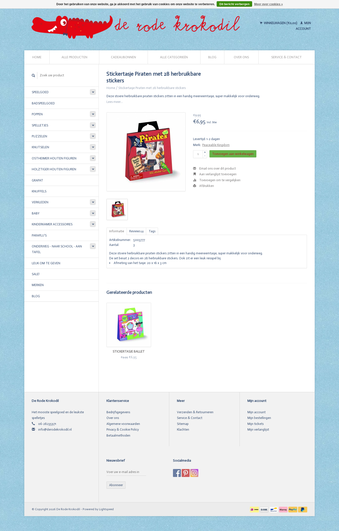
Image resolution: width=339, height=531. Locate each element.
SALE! (35, 274)
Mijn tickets (255, 424)
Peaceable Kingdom (216, 145)
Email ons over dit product (217, 168)
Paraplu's (39, 235)
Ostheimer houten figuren (54, 158)
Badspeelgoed (43, 103)
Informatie (116, 231)
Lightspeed (106, 509)
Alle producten (74, 57)
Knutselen (40, 147)
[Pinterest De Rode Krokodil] (186, 473)
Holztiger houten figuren (54, 169)
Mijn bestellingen (259, 418)
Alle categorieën (174, 57)
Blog (212, 57)
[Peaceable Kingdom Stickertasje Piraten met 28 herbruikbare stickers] (146, 152)
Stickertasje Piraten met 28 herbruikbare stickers (152, 88)
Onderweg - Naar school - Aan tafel (57, 249)
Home (36, 57)
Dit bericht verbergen (234, 4)
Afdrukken (206, 186)
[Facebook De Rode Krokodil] (177, 473)
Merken (38, 285)
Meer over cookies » (268, 4)
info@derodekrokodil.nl (55, 429)
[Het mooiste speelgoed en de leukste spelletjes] (137, 26)
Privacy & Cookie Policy (122, 429)
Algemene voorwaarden (123, 424)
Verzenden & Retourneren (195, 412)
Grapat (37, 180)
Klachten (183, 429)
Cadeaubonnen (123, 57)
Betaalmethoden (118, 435)
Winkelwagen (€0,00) (280, 23)
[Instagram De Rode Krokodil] (194, 473)
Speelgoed (40, 92)
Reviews (136, 231)
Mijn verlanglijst (258, 429)
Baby (35, 213)
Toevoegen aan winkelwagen (233, 154)
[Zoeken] (33, 75)
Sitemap (183, 424)
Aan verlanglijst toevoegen (218, 174)
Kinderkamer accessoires (52, 224)
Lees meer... (114, 102)
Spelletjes (40, 125)
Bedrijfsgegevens (118, 412)
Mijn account (256, 412)
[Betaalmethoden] (255, 509)
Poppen (37, 114)
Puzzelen (39, 136)
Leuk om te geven (46, 263)
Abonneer (116, 485)
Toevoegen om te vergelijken (219, 180)
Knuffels (39, 191)
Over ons (241, 57)
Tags (152, 231)
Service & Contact (286, 57)
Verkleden (40, 202)
